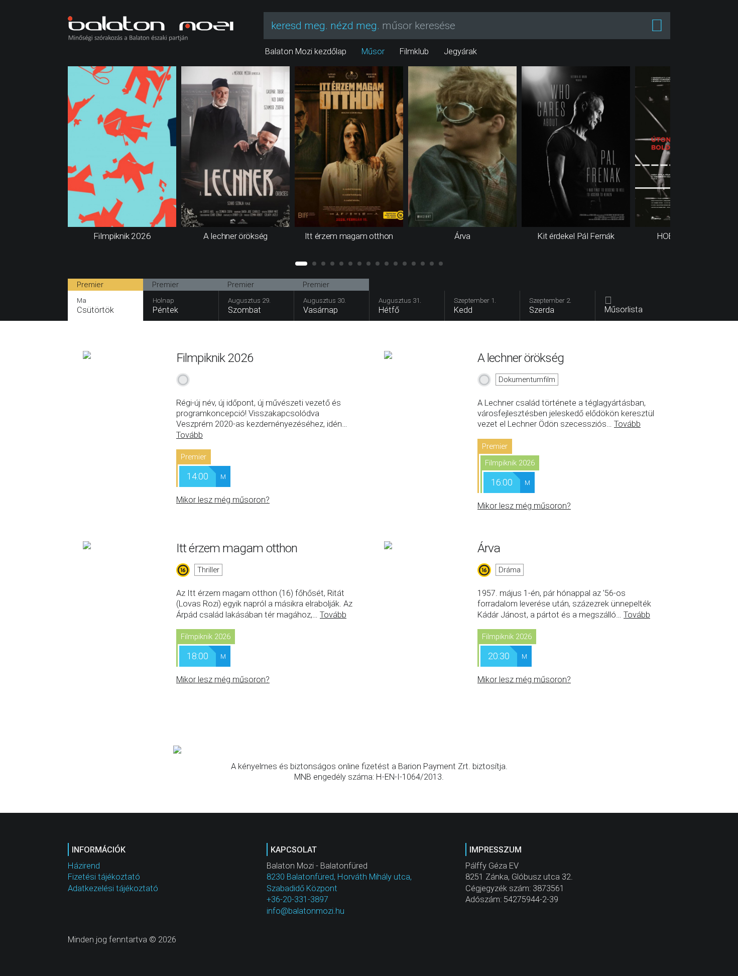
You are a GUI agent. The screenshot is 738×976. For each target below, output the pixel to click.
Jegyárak (460, 51)
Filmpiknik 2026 (215, 357)
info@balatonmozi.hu (305, 911)
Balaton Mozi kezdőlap (305, 51)
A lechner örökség (520, 357)
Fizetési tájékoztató (104, 877)
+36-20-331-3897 (297, 899)
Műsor (373, 51)
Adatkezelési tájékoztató (113, 888)
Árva (488, 548)
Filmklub (414, 51)
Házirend (84, 866)
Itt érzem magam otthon (236, 548)
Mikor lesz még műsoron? (223, 500)
